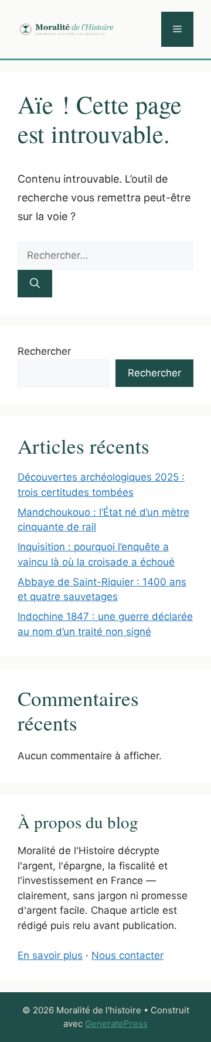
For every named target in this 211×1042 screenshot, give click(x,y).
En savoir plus (50, 955)
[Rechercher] (35, 284)
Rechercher (44, 351)
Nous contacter (127, 955)
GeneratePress (116, 1023)
